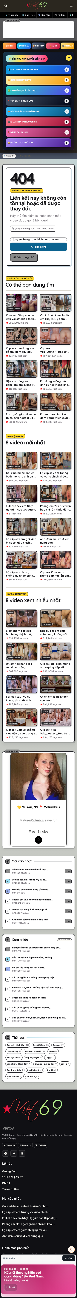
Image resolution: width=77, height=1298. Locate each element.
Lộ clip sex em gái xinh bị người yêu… (25, 1230)
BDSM (53, 1051)
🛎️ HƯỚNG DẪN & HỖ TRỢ (20, 143)
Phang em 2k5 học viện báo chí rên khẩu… (29, 1224)
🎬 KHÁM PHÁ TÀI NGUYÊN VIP (22, 122)
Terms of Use (10, 1189)
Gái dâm (51, 1070)
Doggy (50, 1057)
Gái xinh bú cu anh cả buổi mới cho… (25, 1206)
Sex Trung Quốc (15, 1070)
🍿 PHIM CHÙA (38, 46)
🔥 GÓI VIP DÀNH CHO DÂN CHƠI (23, 111)
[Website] (22, 1153)
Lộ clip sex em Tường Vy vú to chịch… (26, 1212)
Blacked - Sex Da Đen (46, 1064)
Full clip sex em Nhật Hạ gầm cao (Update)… (30, 1218)
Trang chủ (13, 15)
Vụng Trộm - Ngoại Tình (18, 1064)
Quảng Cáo (9, 1171)
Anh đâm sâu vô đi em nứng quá (22, 1235)
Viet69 (8, 1128)
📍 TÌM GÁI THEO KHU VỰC (20, 101)
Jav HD (65, 1064)
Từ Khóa (62, 15)
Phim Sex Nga (32, 1076)
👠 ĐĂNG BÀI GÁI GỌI (18, 132)
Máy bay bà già (33, 1057)
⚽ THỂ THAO (67, 46)
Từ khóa (42, 1145)
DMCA (6, 1183)
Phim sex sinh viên (35, 1051)
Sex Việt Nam (41, 1045)
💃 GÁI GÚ (53, 46)
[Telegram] (5, 1153)
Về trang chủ (25, 257)
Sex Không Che (35, 1070)
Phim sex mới (14, 1076)
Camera (58, 1045)
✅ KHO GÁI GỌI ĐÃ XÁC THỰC (22, 90)
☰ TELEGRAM (24, 46)
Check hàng (14, 1051)
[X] (13, 1153)
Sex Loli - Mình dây (18, 1045)
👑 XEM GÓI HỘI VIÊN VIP (20, 80)
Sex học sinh (14, 1057)
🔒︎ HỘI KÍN (9, 46)
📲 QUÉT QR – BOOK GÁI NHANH (23, 69)
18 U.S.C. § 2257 (12, 1177)
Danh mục (26, 1145)
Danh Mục (30, 15)
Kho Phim (46, 15)
